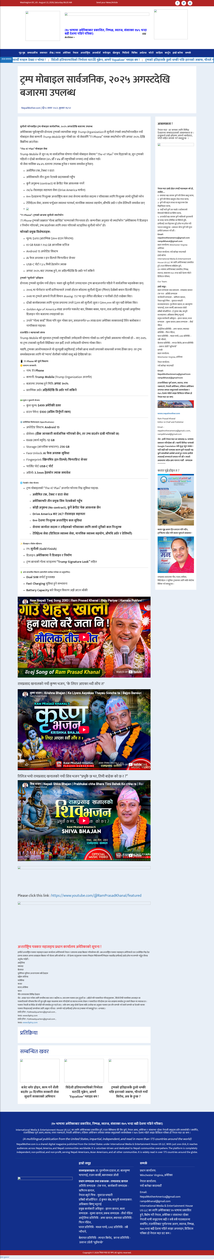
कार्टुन (167, 53)
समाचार (43, 53)
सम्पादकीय (32, 53)
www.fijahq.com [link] (30, 1022)
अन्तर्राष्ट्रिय (85, 53)
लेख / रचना (55, 53)
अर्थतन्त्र (143, 53)
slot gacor (4, 1257)
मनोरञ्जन (106, 53)
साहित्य (159, 53)
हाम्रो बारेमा (178, 53)
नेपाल (75, 53)
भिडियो (125, 53)
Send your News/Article (107, 2)
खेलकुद (116, 53)
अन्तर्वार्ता (96, 53)
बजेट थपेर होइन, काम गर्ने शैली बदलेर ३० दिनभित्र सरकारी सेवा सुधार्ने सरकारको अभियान (40, 1092)
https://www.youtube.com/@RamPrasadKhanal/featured (96, 895)
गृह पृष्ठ (22, 53)
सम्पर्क (188, 53)
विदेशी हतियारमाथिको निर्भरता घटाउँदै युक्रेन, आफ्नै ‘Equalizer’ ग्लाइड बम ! (84, 1092)
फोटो (151, 53)
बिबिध (134, 53)
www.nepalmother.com (169, 413)
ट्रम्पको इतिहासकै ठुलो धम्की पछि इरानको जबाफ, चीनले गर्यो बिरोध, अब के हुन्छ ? (120, 60)
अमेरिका (67, 53)
